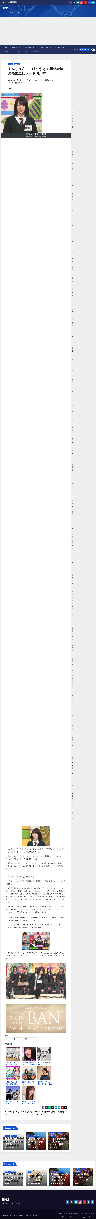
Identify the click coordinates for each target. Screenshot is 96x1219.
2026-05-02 (33, 1183)
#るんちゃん (30, 80)
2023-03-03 (33, 1147)
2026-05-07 (10, 1147)
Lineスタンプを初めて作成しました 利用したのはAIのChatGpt (36, 1180)
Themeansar (35, 1215)
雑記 (29, 1171)
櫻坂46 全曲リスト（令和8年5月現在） (13, 1141)
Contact (35, 52)
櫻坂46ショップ (60, 47)
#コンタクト (39, 80)
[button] (77, 49)
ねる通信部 (53, 1133)
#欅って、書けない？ (15, 83)
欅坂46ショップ (46, 47)
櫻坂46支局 (16, 64)
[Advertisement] (48, 31)
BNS (5, 8)
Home (5, 47)
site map (7, 52)
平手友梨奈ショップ (30, 47)
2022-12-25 (55, 1147)
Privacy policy (21, 52)
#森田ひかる (48, 80)
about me (16, 47)
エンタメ (10, 64)
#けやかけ (22, 80)
